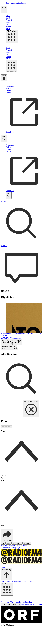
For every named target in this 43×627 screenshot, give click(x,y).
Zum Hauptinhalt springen (16, 3)
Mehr (4, 136)
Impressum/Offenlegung (10, 602)
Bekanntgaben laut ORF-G (31, 604)
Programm (10, 86)
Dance (8, 93)
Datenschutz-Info (25, 602)
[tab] (11, 342)
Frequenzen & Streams (10, 546)
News (8, 16)
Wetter (8, 22)
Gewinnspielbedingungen (10, 548)
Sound (8, 27)
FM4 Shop (23, 546)
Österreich (9, 20)
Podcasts (9, 88)
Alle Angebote (11, 31)
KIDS (8, 29)
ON (7, 24)
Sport (8, 18)
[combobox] (21, 452)
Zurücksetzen (6, 427)
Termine (9, 91)
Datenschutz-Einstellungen (11, 604)
